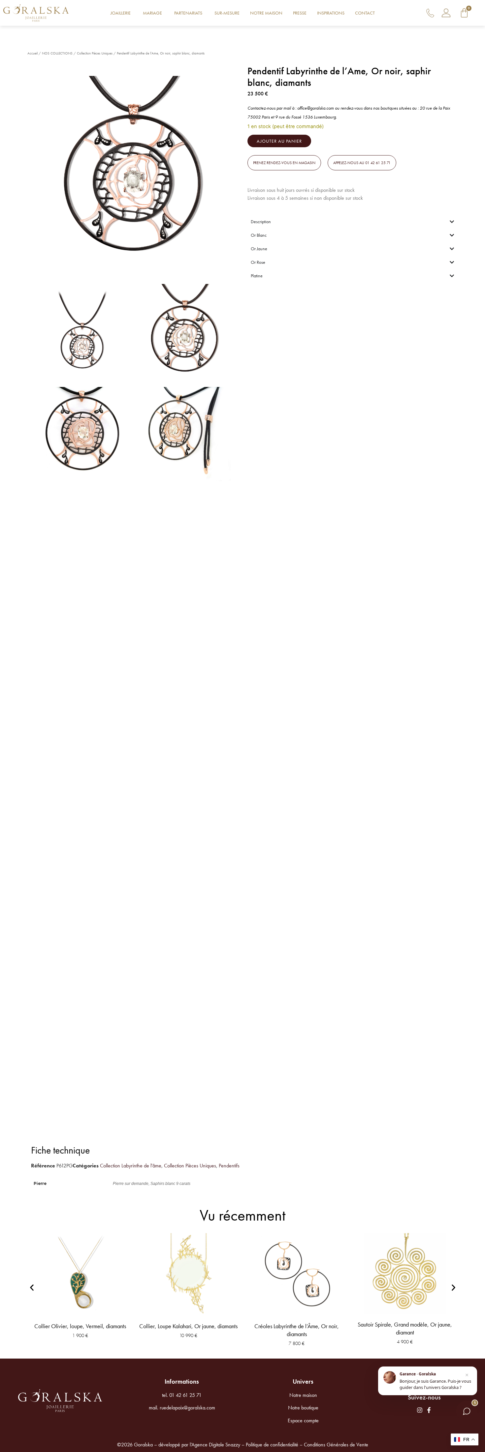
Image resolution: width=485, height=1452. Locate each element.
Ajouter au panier (279, 141)
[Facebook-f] (429, 1410)
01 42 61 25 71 (185, 1395)
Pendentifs (229, 1165)
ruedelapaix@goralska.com (187, 1407)
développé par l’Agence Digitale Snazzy (199, 1444)
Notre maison (303, 1395)
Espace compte (303, 1420)
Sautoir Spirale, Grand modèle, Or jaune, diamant (405, 1328)
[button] (284, 162)
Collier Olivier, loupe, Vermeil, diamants (80, 1326)
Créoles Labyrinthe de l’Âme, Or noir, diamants (296, 1330)
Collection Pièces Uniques (95, 53)
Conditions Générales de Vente (336, 1444)
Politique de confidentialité (272, 1444)
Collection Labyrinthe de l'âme (130, 1165)
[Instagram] (420, 1410)
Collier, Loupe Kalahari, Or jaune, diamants (188, 1326)
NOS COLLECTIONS (57, 53)
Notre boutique (303, 1407)
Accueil (32, 53)
